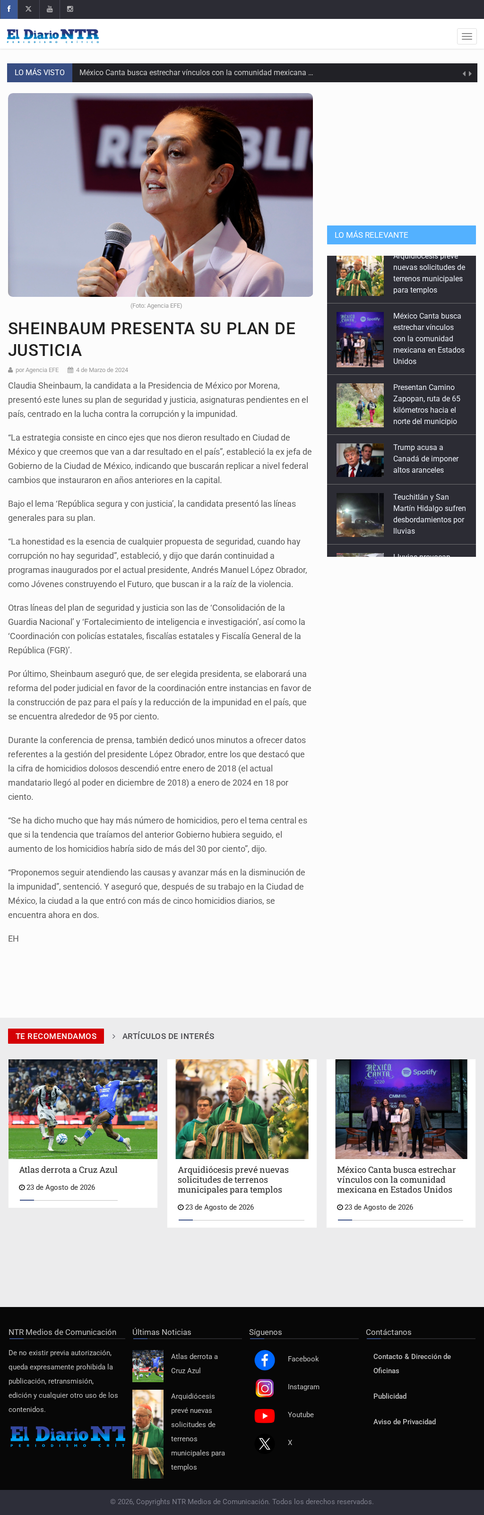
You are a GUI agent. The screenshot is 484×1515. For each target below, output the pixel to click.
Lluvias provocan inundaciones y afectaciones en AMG (429, 521)
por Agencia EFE (37, 369)
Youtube (301, 1415)
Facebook (303, 1359)
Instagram (304, 1387)
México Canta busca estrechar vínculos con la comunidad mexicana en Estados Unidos (224, 72)
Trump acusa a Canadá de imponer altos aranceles (425, 411)
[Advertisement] (401, 152)
